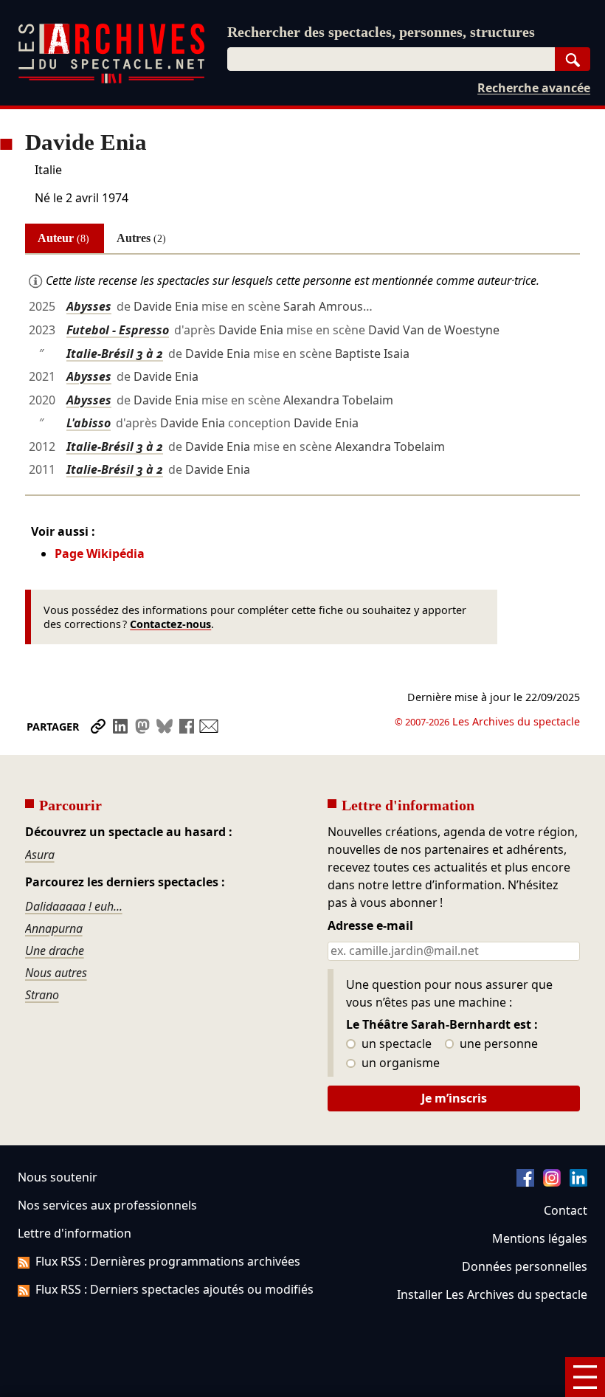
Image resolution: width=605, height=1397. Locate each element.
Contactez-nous (170, 624)
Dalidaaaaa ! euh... (73, 906)
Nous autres (56, 973)
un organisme (399, 1063)
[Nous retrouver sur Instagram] (552, 1182)
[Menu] (585, 1377)
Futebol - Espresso (117, 330)
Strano (42, 995)
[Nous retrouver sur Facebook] (525, 1182)
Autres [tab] (141, 238)
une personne (497, 1044)
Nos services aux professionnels (107, 1205)
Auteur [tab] (63, 238)
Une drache (54, 950)
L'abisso (88, 423)
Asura (40, 854)
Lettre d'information (74, 1233)
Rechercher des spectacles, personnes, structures (381, 32)
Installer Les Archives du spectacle (492, 1294)
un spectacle (395, 1044)
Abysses (88, 306)
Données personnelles (524, 1266)
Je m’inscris (454, 1098)
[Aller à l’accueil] (111, 80)
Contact (565, 1210)
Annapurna (54, 928)
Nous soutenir (57, 1177)
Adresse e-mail (370, 926)
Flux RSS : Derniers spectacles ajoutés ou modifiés (174, 1289)
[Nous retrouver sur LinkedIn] (578, 1182)
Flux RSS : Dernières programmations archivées (167, 1261)
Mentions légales (539, 1238)
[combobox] (391, 59)
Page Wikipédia (100, 553)
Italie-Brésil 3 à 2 (114, 353)
